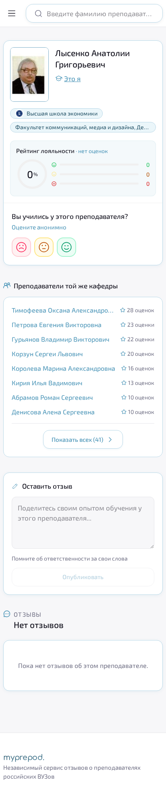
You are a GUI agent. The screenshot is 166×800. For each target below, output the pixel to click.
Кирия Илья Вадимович (47, 382)
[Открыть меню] (11, 13)
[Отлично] (66, 247)
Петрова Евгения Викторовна (57, 324)
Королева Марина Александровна (63, 368)
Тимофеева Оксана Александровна (63, 310)
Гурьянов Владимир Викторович (61, 339)
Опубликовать (83, 576)
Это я (72, 78)
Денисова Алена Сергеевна (53, 412)
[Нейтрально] (44, 247)
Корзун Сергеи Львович (47, 353)
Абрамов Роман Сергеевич (52, 397)
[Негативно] (21, 247)
